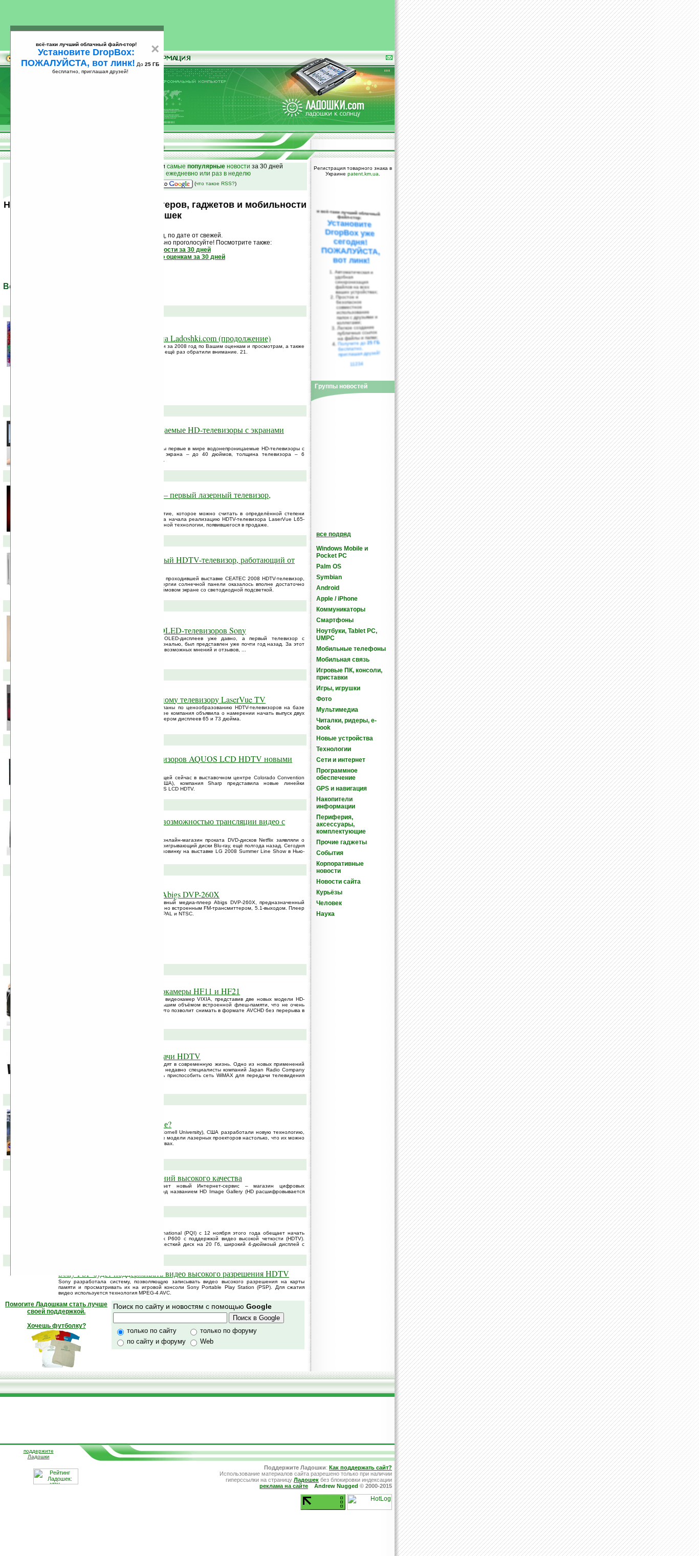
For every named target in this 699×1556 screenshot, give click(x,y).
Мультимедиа (337, 709)
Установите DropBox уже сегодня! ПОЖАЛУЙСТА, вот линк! (350, 241)
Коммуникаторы (340, 609)
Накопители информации (335, 803)
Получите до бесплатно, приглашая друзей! (359, 348)
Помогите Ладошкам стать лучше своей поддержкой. (56, 1308)
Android (327, 587)
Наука (325, 913)
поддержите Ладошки (39, 1453)
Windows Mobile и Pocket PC (342, 552)
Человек (329, 903)
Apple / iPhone (337, 598)
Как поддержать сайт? (360, 1467)
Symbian (329, 577)
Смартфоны (335, 620)
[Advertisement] (197, 23)
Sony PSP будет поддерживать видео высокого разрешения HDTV (173, 1273)
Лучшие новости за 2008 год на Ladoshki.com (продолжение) (164, 338)
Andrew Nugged (336, 1486)
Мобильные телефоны (351, 648)
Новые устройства (344, 738)
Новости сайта (338, 881)
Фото (324, 699)
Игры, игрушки (338, 688)
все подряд (333, 534)
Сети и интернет (340, 759)
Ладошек (306, 1480)
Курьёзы (329, 892)
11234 (357, 364)
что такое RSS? (215, 183)
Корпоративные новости (340, 867)
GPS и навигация (341, 788)
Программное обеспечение (337, 774)
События (329, 853)
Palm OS (328, 566)
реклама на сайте (283, 1486)
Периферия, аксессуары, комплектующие (341, 824)
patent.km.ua (363, 174)
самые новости (208, 166)
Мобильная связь (342, 659)
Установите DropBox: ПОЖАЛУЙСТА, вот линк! (78, 57)
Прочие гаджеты (341, 842)
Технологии (333, 749)
